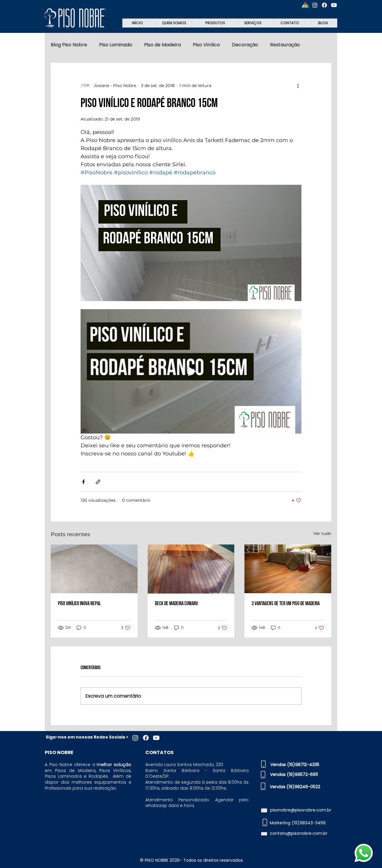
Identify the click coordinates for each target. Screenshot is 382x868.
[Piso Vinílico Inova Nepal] (94, 568)
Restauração (285, 45)
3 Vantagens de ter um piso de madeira (286, 603)
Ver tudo (322, 533)
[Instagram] (315, 5)
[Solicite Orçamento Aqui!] (363, 853)
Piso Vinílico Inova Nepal (79, 603)
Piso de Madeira (162, 45)
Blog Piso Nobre (69, 45)
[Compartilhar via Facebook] (83, 482)
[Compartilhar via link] (98, 482)
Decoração (245, 45)
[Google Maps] (305, 5)
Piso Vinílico (206, 45)
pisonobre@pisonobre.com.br (300, 810)
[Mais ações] (297, 85)
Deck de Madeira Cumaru (176, 603)
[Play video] (191, 371)
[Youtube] (334, 5)
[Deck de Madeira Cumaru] (191, 569)
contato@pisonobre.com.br (298, 833)
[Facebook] (324, 5)
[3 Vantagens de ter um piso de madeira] (287, 568)
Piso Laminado (115, 45)
